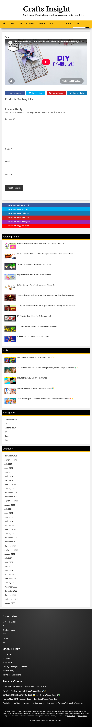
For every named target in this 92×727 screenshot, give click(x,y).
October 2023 (10, 546)
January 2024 (9, 534)
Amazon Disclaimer (11, 663)
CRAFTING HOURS (26, 23)
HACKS (69, 23)
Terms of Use (71, 716)
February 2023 (10, 579)
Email (8, 161)
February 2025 (10, 484)
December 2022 (10, 587)
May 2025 (8, 472)
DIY (60, 23)
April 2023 (8, 570)
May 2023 (8, 566)
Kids (6, 440)
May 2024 (8, 517)
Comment (10, 119)
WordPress (41, 720)
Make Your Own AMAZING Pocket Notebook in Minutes (25, 687)
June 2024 (8, 513)
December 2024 (10, 493)
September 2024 (11, 501)
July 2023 (8, 558)
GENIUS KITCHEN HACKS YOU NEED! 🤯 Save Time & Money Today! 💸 (31, 695)
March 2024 (9, 525)
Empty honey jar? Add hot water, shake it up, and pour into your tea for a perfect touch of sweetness (43, 703)
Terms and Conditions (12, 675)
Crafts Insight (46, 9)
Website (8, 174)
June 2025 (8, 468)
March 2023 (9, 574)
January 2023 (9, 583)
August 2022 (9, 603)
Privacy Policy (8, 671)
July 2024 (8, 509)
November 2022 (10, 591)
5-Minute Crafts (10, 420)
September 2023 (11, 550)
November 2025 (10, 456)
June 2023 (8, 562)
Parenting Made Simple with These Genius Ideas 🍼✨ (24, 691)
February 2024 (10, 529)
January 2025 (9, 489)
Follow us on (18, 205)
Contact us (7, 654)
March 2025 (9, 480)
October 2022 (10, 595)
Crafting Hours (10, 428)
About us (6, 658)
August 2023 (9, 554)
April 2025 (8, 476)
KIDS (79, 23)
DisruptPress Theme (55, 720)
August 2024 (9, 505)
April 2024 (8, 521)
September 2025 (11, 460)
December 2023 (10, 538)
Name (8, 149)
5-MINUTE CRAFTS (46, 23)
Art (7, 36)
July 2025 (8, 464)
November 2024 (10, 497)
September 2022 (11, 599)
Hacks (6, 436)
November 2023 (10, 542)
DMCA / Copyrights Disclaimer (15, 667)
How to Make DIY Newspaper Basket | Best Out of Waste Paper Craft (30, 699)
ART (12, 23)
